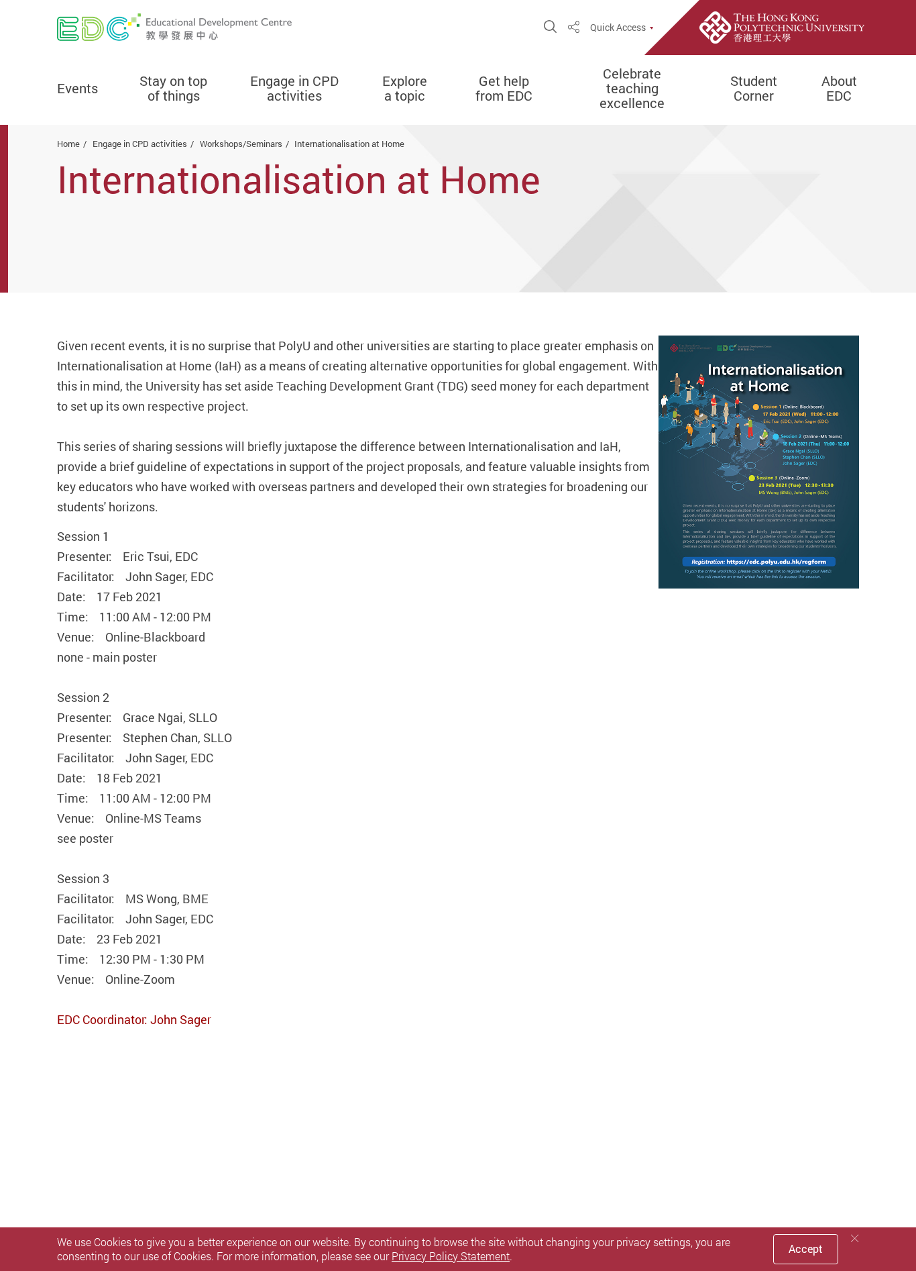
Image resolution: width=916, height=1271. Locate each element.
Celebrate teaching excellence (632, 88)
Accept (806, 1248)
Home (68, 144)
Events (77, 88)
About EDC (839, 88)
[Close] (855, 1238)
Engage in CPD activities (294, 88)
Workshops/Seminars (241, 144)
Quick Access (618, 27)
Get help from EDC (503, 88)
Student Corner (753, 88)
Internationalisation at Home (349, 144)
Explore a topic (404, 88)
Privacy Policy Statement (451, 1256)
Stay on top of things (173, 88)
